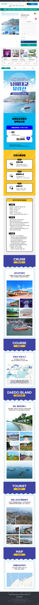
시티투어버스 (20, 5)
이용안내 (15, 68)
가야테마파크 (13, 5)
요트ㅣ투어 (4, 11)
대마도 (23, 5)
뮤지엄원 (10, 6)
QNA (24, 68)
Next (36, 57)
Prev (2, 57)
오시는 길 (33, 68)
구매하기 (28, 45)
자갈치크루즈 (17, 5)
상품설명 (6, 68)
